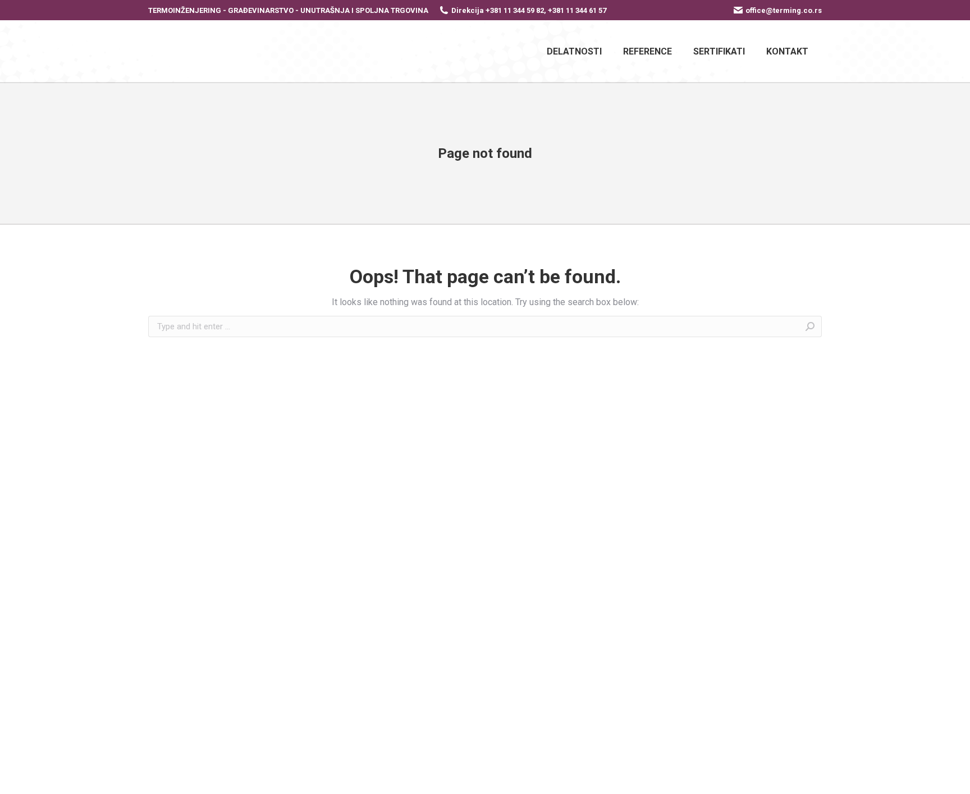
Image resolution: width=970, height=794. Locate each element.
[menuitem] (574, 51)
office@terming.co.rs (783, 10)
